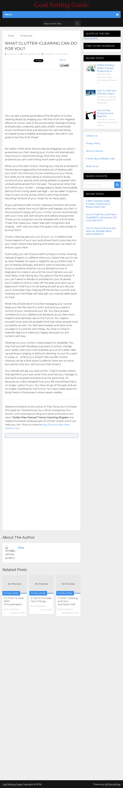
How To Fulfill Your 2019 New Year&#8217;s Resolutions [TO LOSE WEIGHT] (101, 217)
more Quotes (91, 38)
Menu (8, 14)
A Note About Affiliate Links (100, 158)
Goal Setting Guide (61, 5)
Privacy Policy (93, 143)
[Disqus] (41, 659)
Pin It (63, 60)
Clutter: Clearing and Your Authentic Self (68, 601)
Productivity (49, 54)
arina (21, 547)
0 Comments (62, 54)
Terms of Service (94, 151)
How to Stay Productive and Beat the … (105, 113)
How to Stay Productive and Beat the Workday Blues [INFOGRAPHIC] (101, 231)
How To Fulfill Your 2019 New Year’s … (106, 92)
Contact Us (92, 135)
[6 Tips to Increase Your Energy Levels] (41, 584)
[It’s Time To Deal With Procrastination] (14, 584)
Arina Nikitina (13, 54)
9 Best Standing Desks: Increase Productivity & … (105, 68)
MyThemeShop (113, 784)
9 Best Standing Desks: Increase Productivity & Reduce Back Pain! (98, 204)
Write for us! (92, 166)
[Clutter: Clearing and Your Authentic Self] (68, 584)
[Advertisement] (30, 91)
